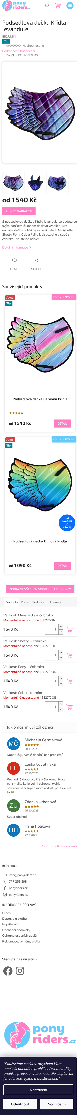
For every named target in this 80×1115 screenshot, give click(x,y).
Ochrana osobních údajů (19, 936)
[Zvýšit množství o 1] (60, 626)
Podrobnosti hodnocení (18, 51)
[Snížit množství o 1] (60, 631)
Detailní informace (15, 247)
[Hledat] (46, 5)
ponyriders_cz (18, 895)
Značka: (22, 55)
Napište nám (11, 924)
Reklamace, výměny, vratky (21, 941)
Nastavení (38, 1090)
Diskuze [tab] (55, 602)
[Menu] (70, 5)
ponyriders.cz (18, 888)
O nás (6, 913)
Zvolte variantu (19, 211)
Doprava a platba (14, 919)
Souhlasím (57, 1104)
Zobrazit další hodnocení (58, 846)
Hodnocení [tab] (39, 602)
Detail (62, 423)
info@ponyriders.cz (22, 875)
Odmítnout (20, 1104)
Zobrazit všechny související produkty (40, 589)
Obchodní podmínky (16, 930)
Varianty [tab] (12, 602)
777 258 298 (18, 881)
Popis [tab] (25, 602)
